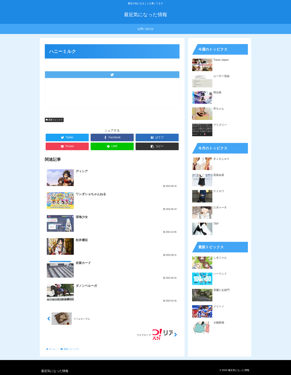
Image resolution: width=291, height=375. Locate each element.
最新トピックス (55, 120)
